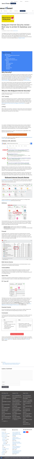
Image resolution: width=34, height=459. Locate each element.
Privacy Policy (24, 457)
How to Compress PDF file (6, 416)
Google (4, 443)
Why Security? (7, 54)
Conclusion (8, 68)
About (17, 457)
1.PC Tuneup (8, 56)
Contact (20, 457)
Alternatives (26, 1)
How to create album (16, 403)
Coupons (3, 432)
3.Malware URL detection (10, 58)
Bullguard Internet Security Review (11, 59)
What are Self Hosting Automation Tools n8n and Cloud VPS (16, 443)
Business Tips (4, 439)
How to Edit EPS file (26, 409)
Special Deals (13, 3)
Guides (21, 1)
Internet (3, 440)
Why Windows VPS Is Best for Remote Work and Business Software (16, 451)
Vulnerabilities (8, 64)
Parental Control (9, 67)
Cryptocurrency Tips (5, 433)
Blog (12, 1)
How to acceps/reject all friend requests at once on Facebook (17, 397)
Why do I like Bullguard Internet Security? (12, 55)
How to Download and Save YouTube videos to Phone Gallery (27, 397)
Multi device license (9, 63)
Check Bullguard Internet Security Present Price (17, 134)
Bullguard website (22, 37)
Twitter (11, 339)
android (3, 437)
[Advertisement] (17, 45)
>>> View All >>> (5, 421)
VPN (2, 454)
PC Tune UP (8, 66)
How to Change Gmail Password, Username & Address (11, 364)
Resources (15, 1)
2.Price (7, 57)
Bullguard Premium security (6, 200)
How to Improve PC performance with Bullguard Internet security (13, 103)
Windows (3, 451)
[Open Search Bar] (11, 5)
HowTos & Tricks (4, 436)
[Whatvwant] (6, 8)
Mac (3, 447)
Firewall (7, 62)
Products (5, 13)
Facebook (6, 339)
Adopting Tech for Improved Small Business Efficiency (16, 438)
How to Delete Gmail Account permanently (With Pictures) (11, 363)
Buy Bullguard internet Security (7, 179)
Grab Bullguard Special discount (17, 334)
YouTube (27, 339)
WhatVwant (1, 13)
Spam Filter (8, 65)
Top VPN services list (27, 80)
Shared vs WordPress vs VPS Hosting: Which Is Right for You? (16, 447)
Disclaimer (28, 457)
